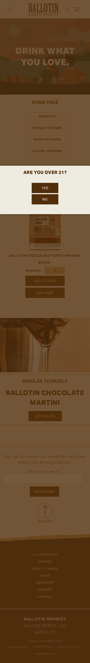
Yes (45, 188)
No (45, 199)
